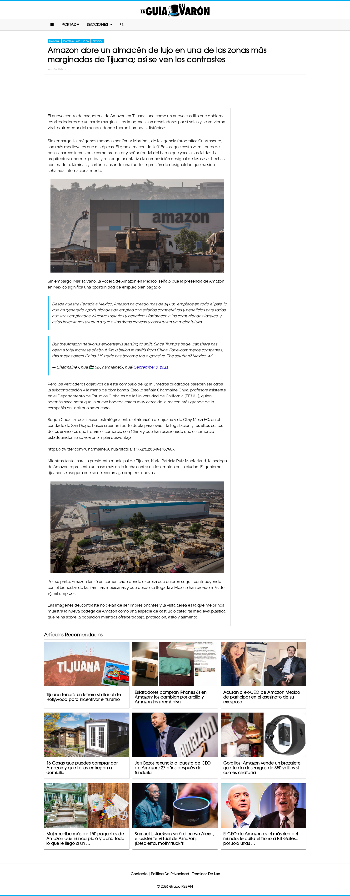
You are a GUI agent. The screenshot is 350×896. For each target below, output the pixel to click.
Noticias (98, 41)
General (54, 41)
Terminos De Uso (206, 873)
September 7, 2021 (151, 367)
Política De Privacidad (170, 873)
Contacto (139, 873)
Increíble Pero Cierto (76, 41)
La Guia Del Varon (175, 9)
